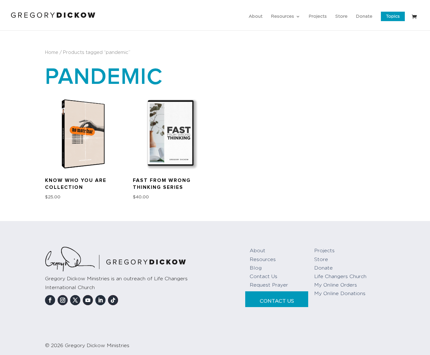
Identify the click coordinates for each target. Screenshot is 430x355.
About (256, 16)
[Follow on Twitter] (75, 300)
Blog (256, 268)
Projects (318, 16)
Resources (282, 16)
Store (341, 16)
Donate (364, 16)
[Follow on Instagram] (63, 300)
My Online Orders (335, 285)
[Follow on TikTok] (113, 300)
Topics (393, 16)
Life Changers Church (340, 276)
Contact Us (263, 276)
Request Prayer (269, 285)
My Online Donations (339, 293)
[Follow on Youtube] (88, 300)
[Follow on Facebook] (50, 300)
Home (51, 52)
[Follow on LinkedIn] (100, 300)
